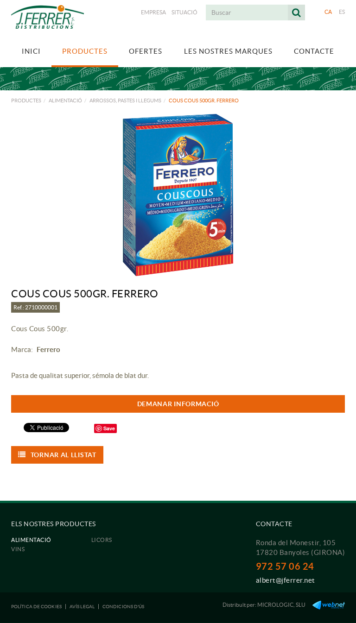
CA (328, 12)
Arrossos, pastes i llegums (125, 100)
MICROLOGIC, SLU (281, 605)
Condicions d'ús (123, 606)
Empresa (153, 12)
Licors (101, 540)
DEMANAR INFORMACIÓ (178, 404)
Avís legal (82, 606)
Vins (18, 549)
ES (342, 12)
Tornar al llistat (63, 455)
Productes (26, 100)
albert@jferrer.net (285, 580)
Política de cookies (36, 606)
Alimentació (65, 100)
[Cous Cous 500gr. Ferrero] (178, 195)
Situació (184, 12)
